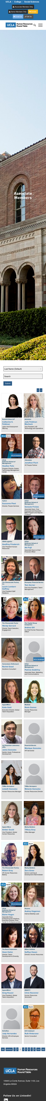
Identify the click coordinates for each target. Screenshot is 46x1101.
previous (9, 1049)
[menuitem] (8, 1)
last (43, 1049)
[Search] (33, 25)
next (38, 1049)
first (3, 1049)
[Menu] (39, 25)
